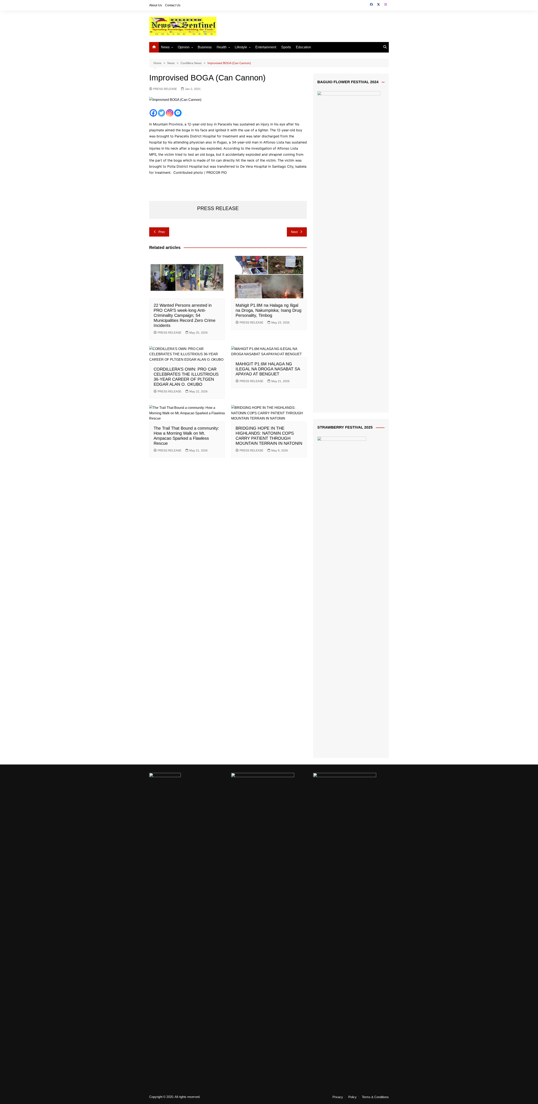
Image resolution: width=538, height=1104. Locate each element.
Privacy (337, 1097)
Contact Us (173, 5)
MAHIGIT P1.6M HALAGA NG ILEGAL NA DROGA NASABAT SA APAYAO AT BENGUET (268, 369)
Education (303, 47)
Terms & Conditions (375, 1097)
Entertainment (265, 47)
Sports (286, 47)
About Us (155, 5)
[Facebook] (153, 113)
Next (294, 232)
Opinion (184, 47)
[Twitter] (161, 113)
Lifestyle (241, 47)
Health (222, 47)
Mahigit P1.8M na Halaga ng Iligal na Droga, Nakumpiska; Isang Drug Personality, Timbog (268, 310)
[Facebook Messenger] (178, 113)
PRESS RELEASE (165, 89)
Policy (352, 1097)
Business (205, 47)
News (165, 47)
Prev (161, 232)
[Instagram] (169, 113)
